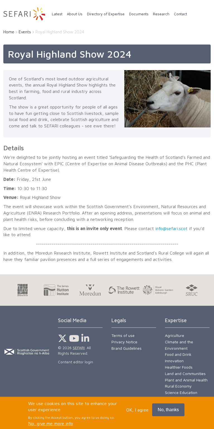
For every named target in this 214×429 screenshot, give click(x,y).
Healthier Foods (179, 367)
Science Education (181, 392)
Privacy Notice (124, 341)
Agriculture (174, 335)
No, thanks (168, 409)
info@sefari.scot (171, 228)
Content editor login (75, 361)
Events (25, 31)
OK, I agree (137, 409)
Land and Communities (185, 373)
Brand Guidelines (126, 348)
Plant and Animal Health (186, 380)
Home (8, 31)
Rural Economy (178, 386)
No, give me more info (50, 423)
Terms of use (123, 335)
